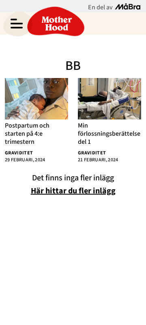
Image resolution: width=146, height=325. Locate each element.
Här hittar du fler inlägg (73, 191)
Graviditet (19, 153)
